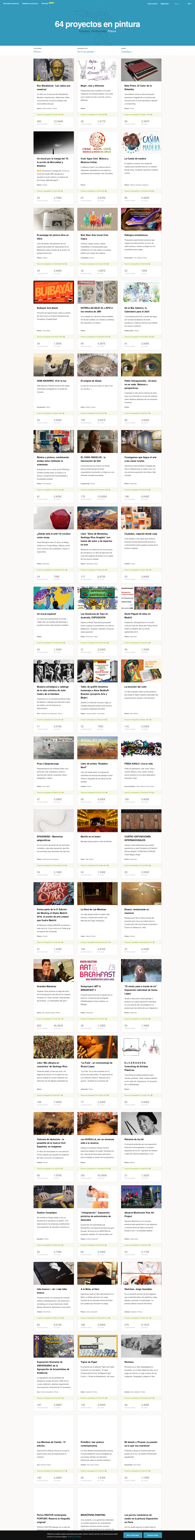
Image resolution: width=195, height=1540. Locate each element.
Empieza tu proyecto (30, 3)
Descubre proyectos (11, 3)
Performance (98, 31)
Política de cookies (74, 1536)
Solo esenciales (133, 1535)
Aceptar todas (152, 1535)
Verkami (98, 3)
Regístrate (165, 3)
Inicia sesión (152, 3)
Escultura (84, 31)
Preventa (45, 3)
